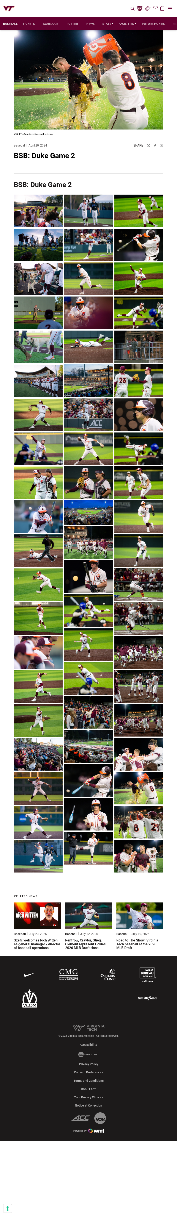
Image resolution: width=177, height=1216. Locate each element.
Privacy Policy (88, 1064)
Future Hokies (153, 23)
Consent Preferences (88, 1072)
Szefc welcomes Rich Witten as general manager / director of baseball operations (37, 944)
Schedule (50, 23)
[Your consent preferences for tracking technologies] (7, 1208)
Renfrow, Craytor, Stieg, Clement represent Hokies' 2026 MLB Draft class (85, 944)
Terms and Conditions (89, 1080)
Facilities (126, 23)
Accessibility (88, 1044)
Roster (72, 23)
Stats (106, 23)
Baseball (19, 145)
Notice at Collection (88, 1105)
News (90, 23)
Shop (155, 8)
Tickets (147, 8)
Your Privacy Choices (88, 1097)
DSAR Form (88, 1089)
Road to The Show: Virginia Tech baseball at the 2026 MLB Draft (137, 944)
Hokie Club (139, 8)
